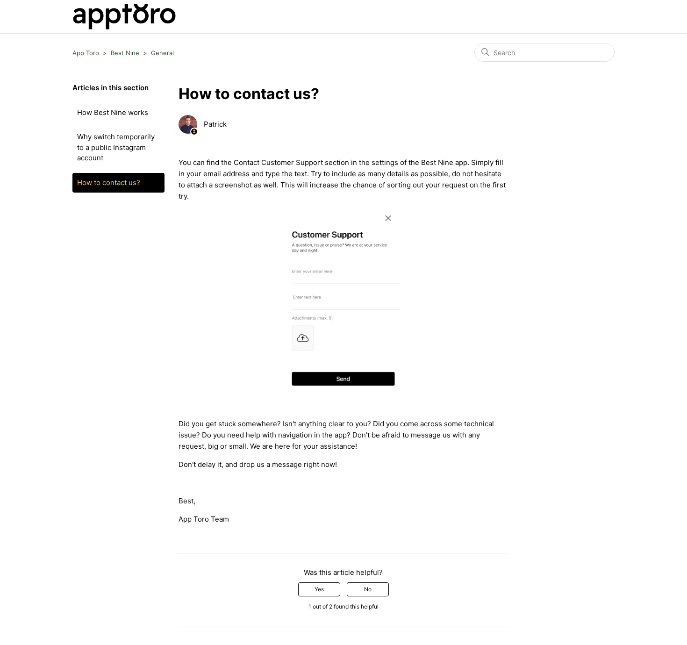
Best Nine (125, 53)
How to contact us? (108, 182)
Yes (319, 589)
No (368, 589)
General (162, 53)
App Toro (85, 53)
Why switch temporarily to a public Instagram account (116, 147)
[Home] (124, 16)
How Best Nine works (112, 112)
